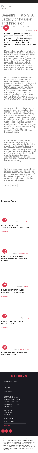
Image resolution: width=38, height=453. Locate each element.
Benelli (7, 185)
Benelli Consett (8, 410)
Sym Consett (7, 414)
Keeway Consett (8, 412)
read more (4, 231)
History (14, 185)
